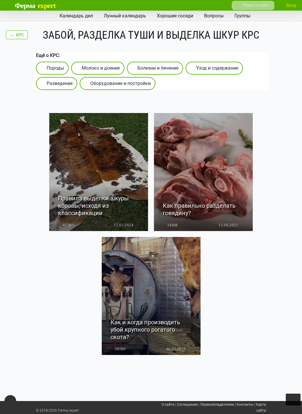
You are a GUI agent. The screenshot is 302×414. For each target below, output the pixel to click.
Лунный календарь (125, 16)
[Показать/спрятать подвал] (10, 401)
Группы (242, 16)
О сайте (168, 404)
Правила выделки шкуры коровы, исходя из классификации (93, 206)
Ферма (35, 5)
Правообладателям (217, 404)
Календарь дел (76, 16)
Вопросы (214, 16)
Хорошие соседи (175, 16)
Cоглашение (187, 404)
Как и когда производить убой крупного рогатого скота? (145, 330)
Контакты (245, 404)
